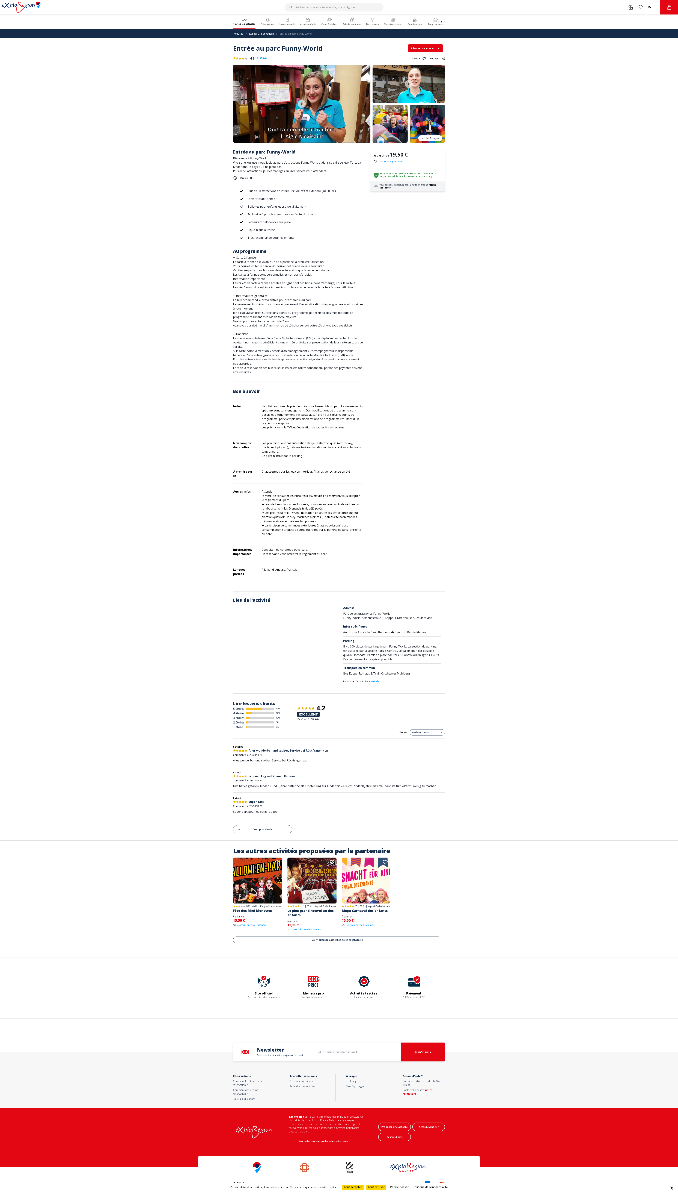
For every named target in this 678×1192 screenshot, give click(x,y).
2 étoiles (238, 722)
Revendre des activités (302, 1086)
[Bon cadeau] (631, 7)
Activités (238, 33)
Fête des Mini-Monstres (252, 910)
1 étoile (238, 727)
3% (277, 726)
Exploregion (352, 1081)
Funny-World (372, 681)
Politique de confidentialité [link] (430, 1187)
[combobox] (334, 7)
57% (278, 708)
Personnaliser (399, 1187)
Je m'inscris (423, 1052)
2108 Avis (262, 58)
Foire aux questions (244, 1098)
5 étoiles (238, 709)
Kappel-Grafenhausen (261, 33)
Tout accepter (352, 1187)
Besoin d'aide (394, 1137)
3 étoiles (238, 718)
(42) (248, 906)
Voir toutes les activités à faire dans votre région (323, 1141)
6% (277, 722)
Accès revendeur (429, 1127)
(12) (302, 906)
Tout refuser (376, 1187)
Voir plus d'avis (263, 829)
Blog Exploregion (355, 1086)
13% (278, 717)
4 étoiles (238, 713)
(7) (356, 906)
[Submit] (291, 7)
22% (278, 713)
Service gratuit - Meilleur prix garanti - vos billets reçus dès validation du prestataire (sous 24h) (408, 175)
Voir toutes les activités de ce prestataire (337, 939)
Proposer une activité (302, 1081)
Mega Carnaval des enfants (365, 910)
